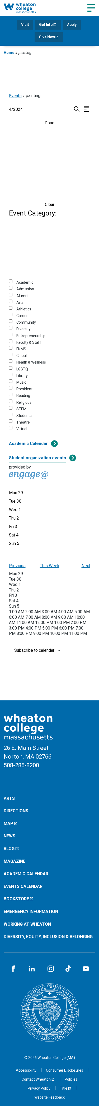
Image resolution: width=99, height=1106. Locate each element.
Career (22, 316)
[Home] (25, 7)
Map (8, 823)
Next (86, 565)
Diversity (23, 329)
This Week (49, 565)
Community (26, 322)
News (9, 835)
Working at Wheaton (27, 924)
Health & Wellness (31, 362)
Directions (16, 810)
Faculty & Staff (28, 342)
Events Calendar (23, 886)
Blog (9, 848)
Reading (23, 395)
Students (24, 416)
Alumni (22, 296)
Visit (25, 24)
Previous (17, 565)
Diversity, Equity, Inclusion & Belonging (48, 936)
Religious (23, 402)
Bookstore (16, 898)
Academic (24, 282)
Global (21, 356)
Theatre (23, 422)
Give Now (47, 37)
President (24, 389)
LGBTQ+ (23, 369)
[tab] (16, 493)
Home (9, 53)
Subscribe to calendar (34, 650)
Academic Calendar (28, 443)
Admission (25, 289)
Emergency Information (31, 911)
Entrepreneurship (30, 336)
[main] (49, 381)
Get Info (46, 24)
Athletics (23, 309)
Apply (72, 24)
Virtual (21, 429)
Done (49, 122)
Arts (19, 302)
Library (22, 376)
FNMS (21, 349)
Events (15, 95)
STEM (21, 409)
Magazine (14, 861)
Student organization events (37, 457)
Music (21, 382)
